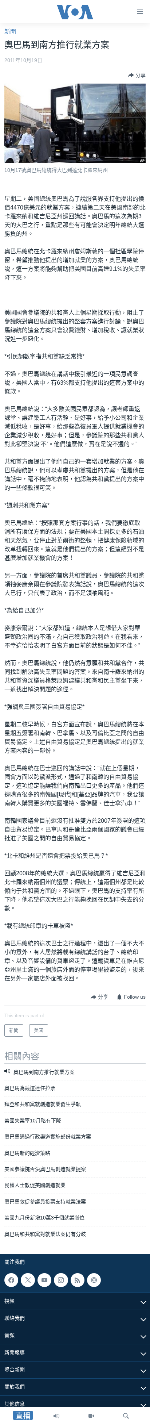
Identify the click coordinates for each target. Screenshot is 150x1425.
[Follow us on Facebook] (11, 1280)
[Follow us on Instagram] (61, 1280)
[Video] (91, 1416)
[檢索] (126, 1416)
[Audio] (56, 1416)
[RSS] (77, 1280)
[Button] (137, 75)
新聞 (10, 31)
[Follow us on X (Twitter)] (28, 1280)
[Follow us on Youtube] (44, 1280)
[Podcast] (94, 1280)
